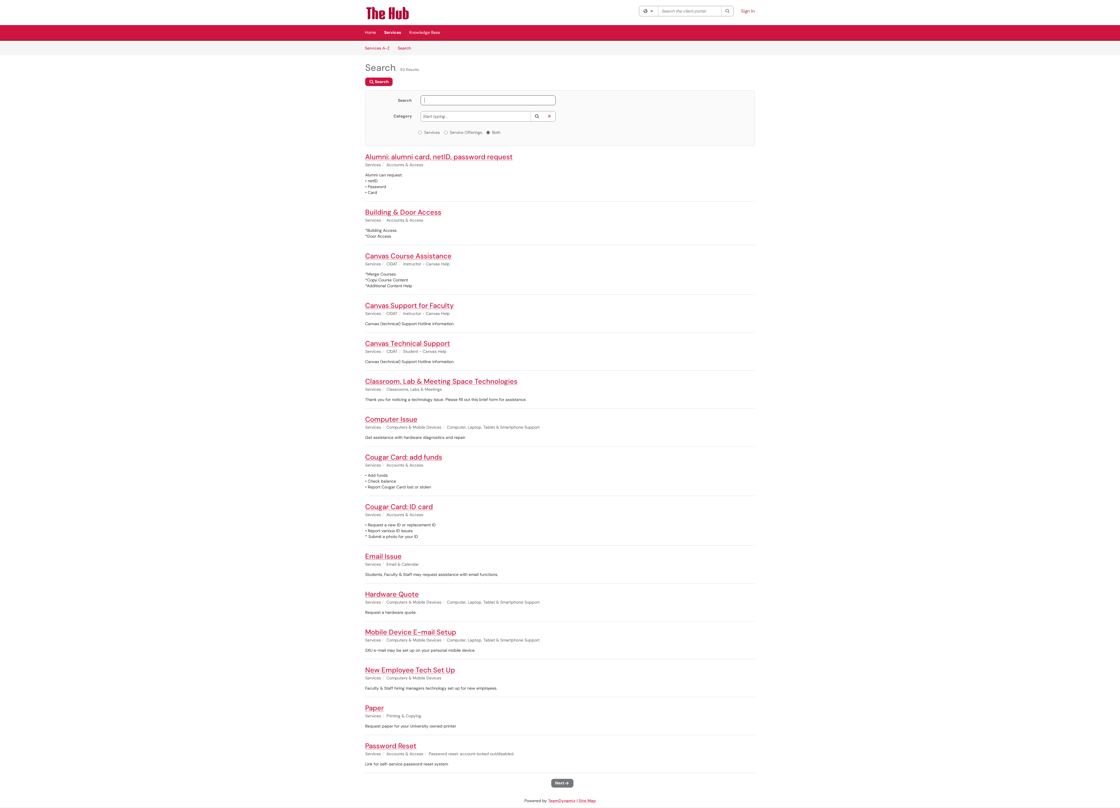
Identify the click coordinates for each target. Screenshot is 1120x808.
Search (406, 48)
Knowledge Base (424, 32)
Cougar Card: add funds (403, 457)
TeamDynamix (561, 800)
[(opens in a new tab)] (395, 13)
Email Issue (383, 556)
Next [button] (559, 783)
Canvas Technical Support (407, 343)
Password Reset (390, 745)
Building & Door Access (403, 212)
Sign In (748, 11)
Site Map (587, 800)
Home (370, 32)
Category (402, 116)
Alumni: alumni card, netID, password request (439, 156)
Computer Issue (391, 419)
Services (392, 32)
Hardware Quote (392, 594)
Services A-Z (377, 48)
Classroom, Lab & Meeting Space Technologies (441, 381)
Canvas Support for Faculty (409, 305)
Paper (374, 707)
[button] (537, 116)
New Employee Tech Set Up (410, 669)
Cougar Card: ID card (399, 506)
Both (496, 132)
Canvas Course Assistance (408, 255)
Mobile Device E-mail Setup (410, 632)
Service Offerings (466, 132)
